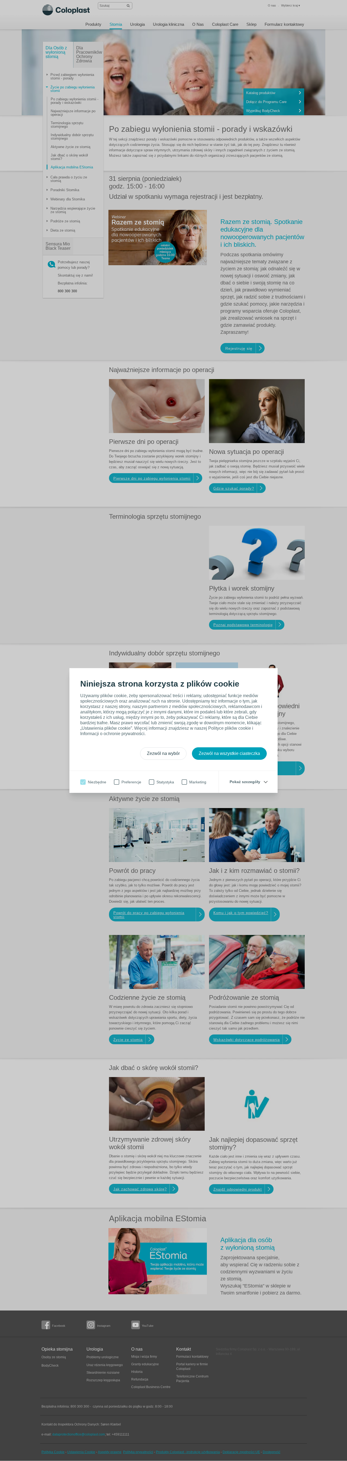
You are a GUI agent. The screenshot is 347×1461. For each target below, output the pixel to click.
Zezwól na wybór (163, 753)
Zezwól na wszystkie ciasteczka (229, 753)
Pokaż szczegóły (245, 782)
